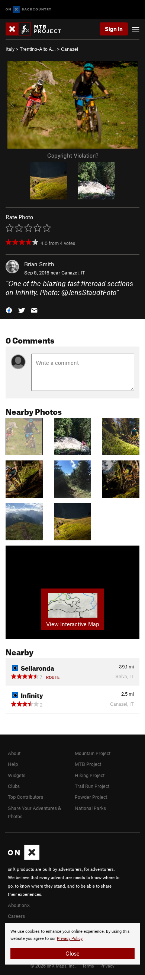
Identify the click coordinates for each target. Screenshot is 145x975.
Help (13, 764)
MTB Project (88, 764)
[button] (9, 309)
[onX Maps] (23, 858)
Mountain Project (92, 753)
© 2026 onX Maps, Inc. (53, 965)
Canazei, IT (73, 273)
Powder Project (91, 797)
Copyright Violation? (72, 155)
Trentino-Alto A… (38, 49)
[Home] (37, 28)
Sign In (114, 28)
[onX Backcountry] (28, 9)
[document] (72, 943)
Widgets (16, 775)
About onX (19, 905)
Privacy (107, 965)
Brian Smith (39, 264)
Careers (16, 916)
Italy (10, 49)
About (14, 753)
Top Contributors (25, 797)
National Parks (90, 808)
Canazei (69, 49)
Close (72, 953)
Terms (88, 965)
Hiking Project (89, 775)
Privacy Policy (70, 938)
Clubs (14, 786)
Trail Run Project (92, 786)
